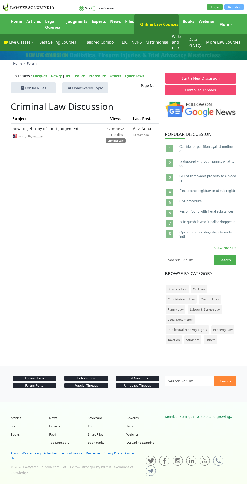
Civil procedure (190, 201)
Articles (33, 21)
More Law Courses (223, 42)
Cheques (40, 76)
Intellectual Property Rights (187, 329)
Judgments (76, 21)
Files (129, 21)
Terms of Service (71, 453)
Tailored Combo (99, 42)
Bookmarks (96, 442)
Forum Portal (34, 385)
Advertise (50, 453)
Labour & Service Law (205, 309)
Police (80, 76)
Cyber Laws (134, 76)
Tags (129, 426)
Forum (15, 426)
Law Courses (106, 8)
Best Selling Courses (57, 42)
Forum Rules (35, 87)
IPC (68, 76)
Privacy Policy (113, 453)
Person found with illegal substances (206, 211)
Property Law (223, 329)
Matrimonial (157, 42)
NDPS (136, 42)
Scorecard (95, 418)
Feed (52, 434)
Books (188, 21)
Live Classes (20, 42)
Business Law (177, 289)
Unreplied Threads (200, 90)
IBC (125, 42)
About (15, 453)
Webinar (207, 21)
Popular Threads (86, 385)
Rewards (132, 418)
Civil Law (199, 289)
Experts (99, 21)
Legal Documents (180, 319)
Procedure (97, 76)
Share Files (95, 434)
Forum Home (34, 378)
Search (225, 260)
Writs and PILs (177, 42)
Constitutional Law (181, 299)
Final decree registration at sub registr (207, 191)
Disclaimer (93, 453)
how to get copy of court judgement (46, 128)
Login (215, 7)
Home (16, 21)
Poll (90, 426)
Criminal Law (116, 140)
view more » (225, 248)
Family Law (176, 309)
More (224, 24)
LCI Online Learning (140, 442)
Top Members (59, 442)
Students (192, 340)
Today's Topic (86, 378)
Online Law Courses (158, 24)
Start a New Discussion (201, 78)
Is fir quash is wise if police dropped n (207, 222)
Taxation (174, 340)
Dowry (56, 76)
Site (87, 8)
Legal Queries (52, 24)
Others (115, 76)
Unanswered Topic (87, 87)
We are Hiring (31, 453)
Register (234, 7)
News (115, 21)
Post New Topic (138, 378)
